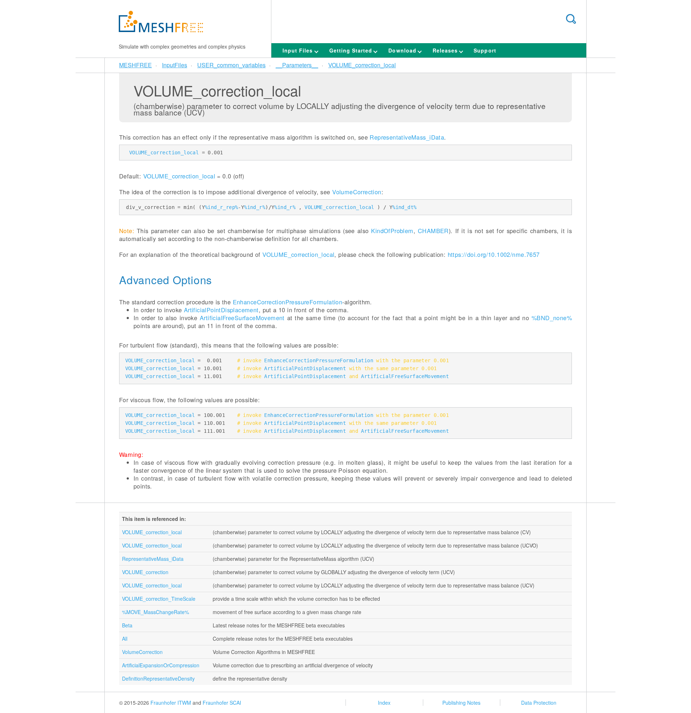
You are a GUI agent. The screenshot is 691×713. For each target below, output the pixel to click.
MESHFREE (135, 65)
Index (384, 702)
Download (403, 50)
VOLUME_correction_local (362, 65)
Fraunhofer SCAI (222, 702)
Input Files (299, 50)
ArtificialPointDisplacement (221, 309)
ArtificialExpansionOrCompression (160, 665)
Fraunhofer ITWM (170, 702)
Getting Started (351, 50)
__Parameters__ (297, 65)
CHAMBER (433, 230)
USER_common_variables (231, 65)
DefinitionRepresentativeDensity (158, 678)
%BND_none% (552, 317)
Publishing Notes (461, 702)
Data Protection (538, 702)
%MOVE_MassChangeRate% (155, 612)
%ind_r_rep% (221, 207)
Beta (127, 625)
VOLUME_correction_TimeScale (158, 598)
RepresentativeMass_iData (407, 137)
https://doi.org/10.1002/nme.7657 (494, 254)
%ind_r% (254, 207)
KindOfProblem (392, 230)
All (124, 638)
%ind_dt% (404, 207)
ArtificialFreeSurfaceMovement (242, 317)
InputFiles (174, 65)
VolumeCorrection (356, 191)
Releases (446, 50)
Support (485, 50)
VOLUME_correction (145, 572)
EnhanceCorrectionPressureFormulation (288, 302)
